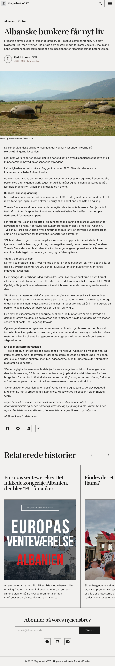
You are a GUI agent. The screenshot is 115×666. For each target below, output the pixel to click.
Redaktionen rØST (25, 57)
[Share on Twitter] (18, 428)
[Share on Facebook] (7, 428)
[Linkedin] (57, 641)
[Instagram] (68, 641)
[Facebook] (47, 641)
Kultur (22, 21)
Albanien (9, 21)
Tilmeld (89, 630)
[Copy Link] (38, 428)
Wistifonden (84, 661)
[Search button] (100, 3)
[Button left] (94, 455)
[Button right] (106, 455)
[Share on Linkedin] (28, 428)
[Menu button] (109, 3)
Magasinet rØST (42, 661)
